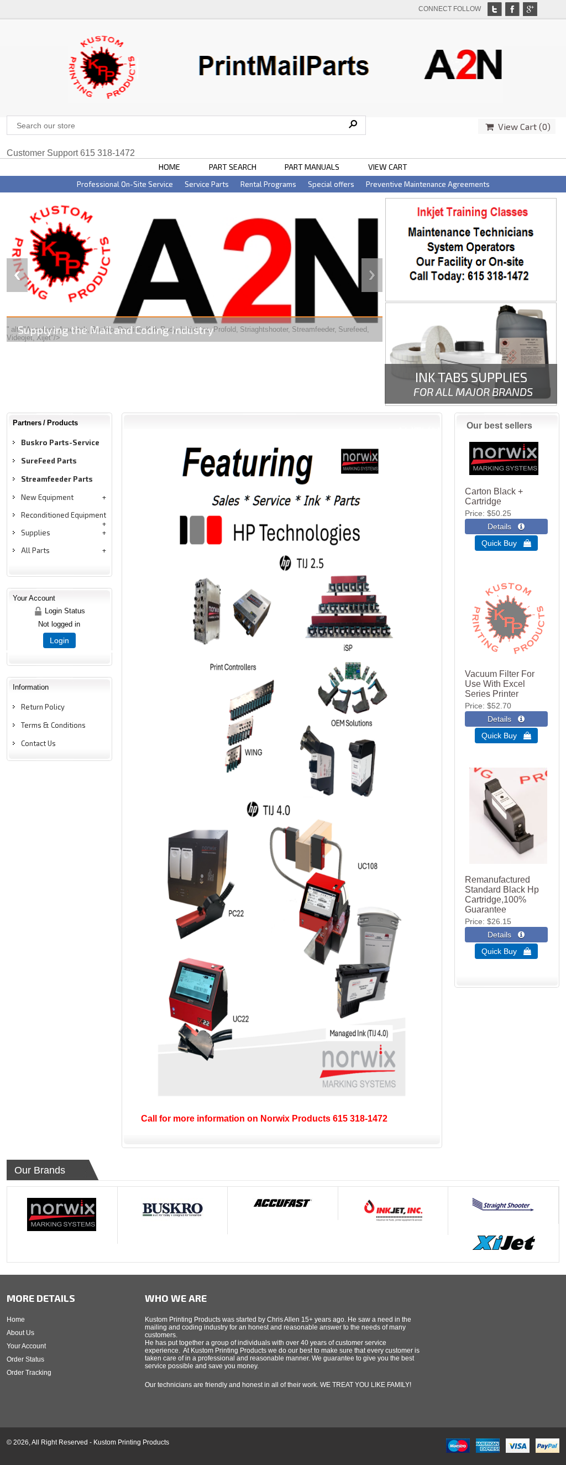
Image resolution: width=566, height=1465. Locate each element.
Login (59, 640)
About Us (20, 1333)
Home (16, 1319)
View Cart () (522, 126)
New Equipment (47, 497)
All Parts (35, 550)
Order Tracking (29, 1373)
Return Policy (43, 706)
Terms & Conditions (53, 725)
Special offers (331, 184)
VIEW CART (387, 166)
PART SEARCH (232, 166)
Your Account (26, 1346)
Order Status (25, 1359)
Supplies (35, 532)
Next (371, 275)
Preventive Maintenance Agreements (428, 184)
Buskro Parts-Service (60, 442)
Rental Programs (268, 184)
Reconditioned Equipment (63, 514)
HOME (169, 166)
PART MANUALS (312, 166)
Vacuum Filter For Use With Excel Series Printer (499, 684)
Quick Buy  (506, 543)
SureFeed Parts (49, 460)
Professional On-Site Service (125, 184)
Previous (17, 275)
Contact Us (38, 743)
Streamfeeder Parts (57, 479)
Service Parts (207, 184)
